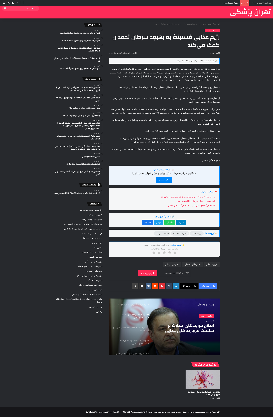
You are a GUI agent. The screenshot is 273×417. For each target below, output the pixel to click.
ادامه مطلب (164, 179)
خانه (216, 24)
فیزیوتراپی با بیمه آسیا (93, 261)
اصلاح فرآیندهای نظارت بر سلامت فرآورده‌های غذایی (191, 205)
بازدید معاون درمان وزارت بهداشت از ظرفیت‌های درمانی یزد (188, 196)
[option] (164, 327)
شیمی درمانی (171, 264)
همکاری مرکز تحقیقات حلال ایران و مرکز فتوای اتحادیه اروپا (164, 173)
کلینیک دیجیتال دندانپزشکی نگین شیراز (87, 294)
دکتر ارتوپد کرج (96, 243)
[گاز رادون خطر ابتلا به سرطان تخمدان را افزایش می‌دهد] (203, 379)
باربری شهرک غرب (94, 215)
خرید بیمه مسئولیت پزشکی (91, 233)
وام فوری (98, 311)
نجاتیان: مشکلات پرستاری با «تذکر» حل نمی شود (218, 3)
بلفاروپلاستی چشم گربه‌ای (92, 219)
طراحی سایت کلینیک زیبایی (91, 252)
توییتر (158, 222)
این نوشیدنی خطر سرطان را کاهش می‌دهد (195, 201)
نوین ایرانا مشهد (95, 307)
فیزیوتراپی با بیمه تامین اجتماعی (89, 266)
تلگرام (181, 222)
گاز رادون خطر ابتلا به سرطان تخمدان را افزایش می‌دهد (204, 393)
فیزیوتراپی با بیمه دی (94, 271)
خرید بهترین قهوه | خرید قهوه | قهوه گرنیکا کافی (83, 229)
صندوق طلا (98, 247)
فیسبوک (147, 222)
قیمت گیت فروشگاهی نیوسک (90, 285)
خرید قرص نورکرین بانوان (92, 238)
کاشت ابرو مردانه (95, 290)
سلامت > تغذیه (207, 24)
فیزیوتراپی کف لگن (94, 280)
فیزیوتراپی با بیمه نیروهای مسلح (89, 275)
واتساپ (170, 222)
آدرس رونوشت (147, 273)
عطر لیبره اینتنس (95, 257)
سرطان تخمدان (191, 264)
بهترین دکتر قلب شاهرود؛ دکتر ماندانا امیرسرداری (83, 224)
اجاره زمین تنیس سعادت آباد (91, 210)
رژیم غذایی (211, 264)
